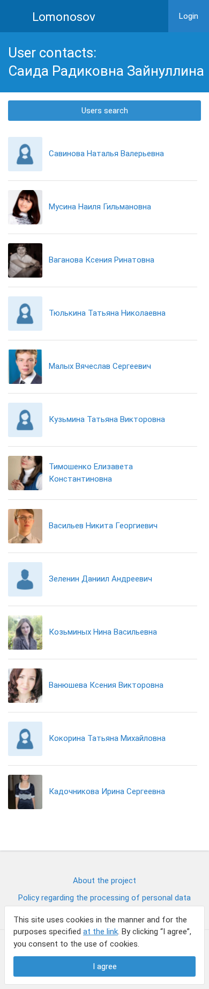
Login (188, 16)
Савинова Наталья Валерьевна (106, 153)
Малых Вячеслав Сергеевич (100, 366)
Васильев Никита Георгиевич (103, 525)
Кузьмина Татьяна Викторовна (107, 419)
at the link (100, 931)
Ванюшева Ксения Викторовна (106, 685)
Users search (104, 110)
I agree (105, 966)
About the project (104, 880)
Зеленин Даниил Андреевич (100, 579)
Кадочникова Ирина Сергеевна (107, 791)
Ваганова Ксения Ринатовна (101, 260)
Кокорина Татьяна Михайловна (107, 738)
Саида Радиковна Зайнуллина (106, 71)
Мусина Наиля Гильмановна (100, 207)
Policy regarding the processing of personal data (104, 898)
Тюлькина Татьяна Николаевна (107, 313)
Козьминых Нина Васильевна (103, 632)
